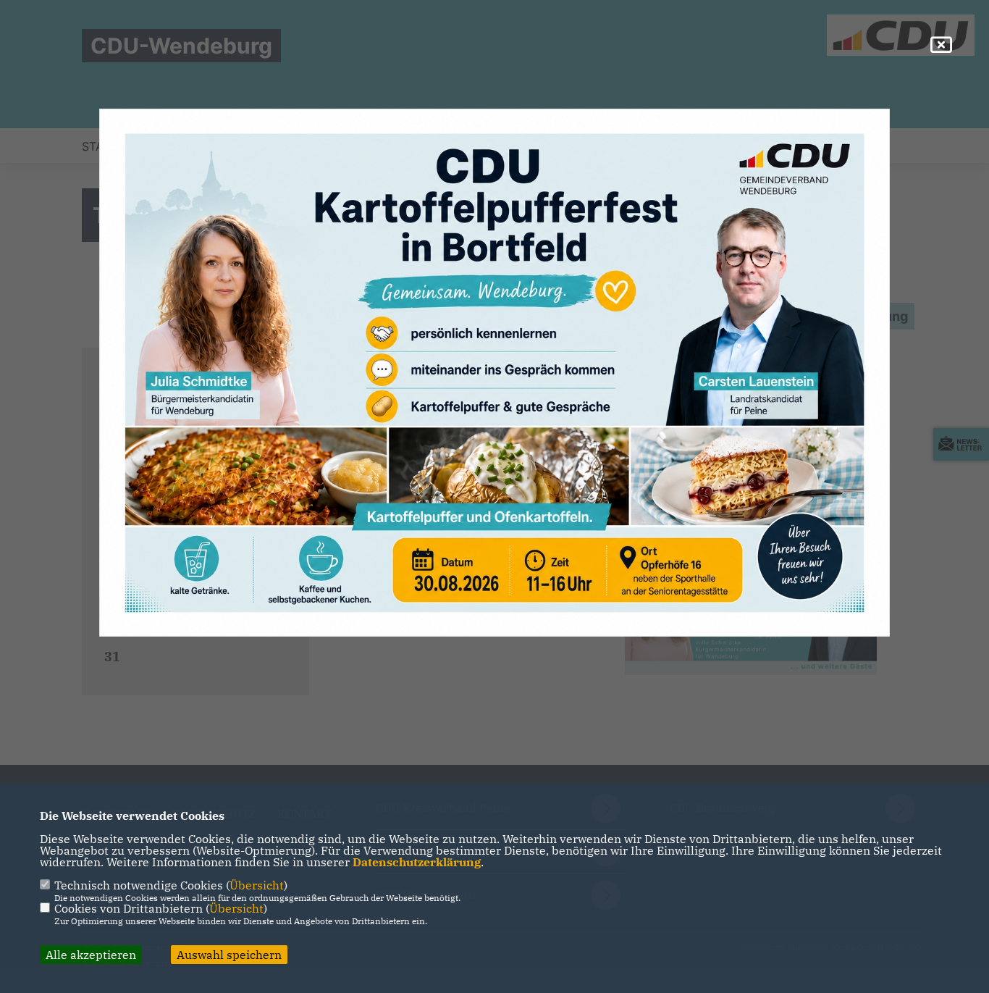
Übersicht (257, 885)
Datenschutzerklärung (417, 862)
